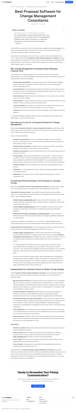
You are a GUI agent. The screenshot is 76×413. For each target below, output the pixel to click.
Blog (52, 2)
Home (48, 2)
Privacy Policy (42, 403)
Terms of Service (43, 401)
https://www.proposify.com (26, 207)
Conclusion (18, 43)
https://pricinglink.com (26, 232)
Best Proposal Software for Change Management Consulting (29, 33)
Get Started (69, 2)
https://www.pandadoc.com (27, 200)
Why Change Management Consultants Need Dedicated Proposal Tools (31, 35)
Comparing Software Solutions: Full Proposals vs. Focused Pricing (30, 39)
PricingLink (8, 397)
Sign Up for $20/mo (38, 386)
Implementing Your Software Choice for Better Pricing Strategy (29, 41)
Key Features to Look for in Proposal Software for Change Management (32, 37)
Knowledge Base (59, 2)
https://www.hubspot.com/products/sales (37, 213)
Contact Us (42, 399)
